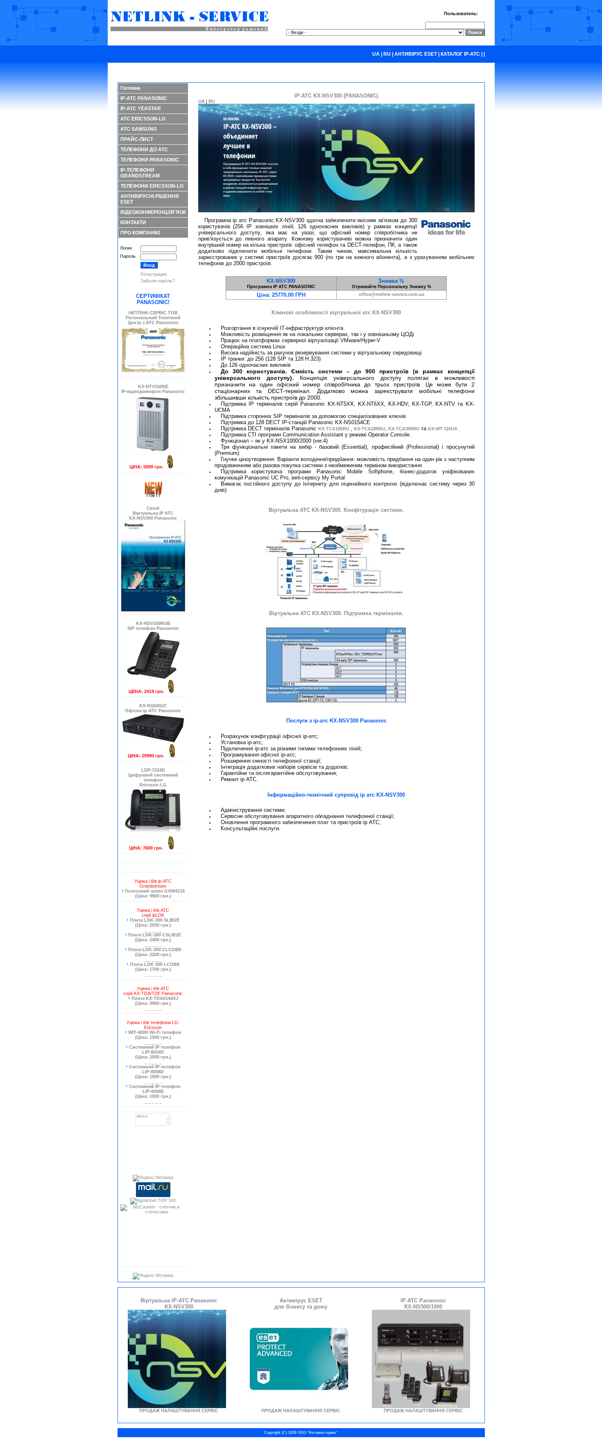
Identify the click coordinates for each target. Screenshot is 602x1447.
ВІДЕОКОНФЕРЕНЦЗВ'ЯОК (153, 212)
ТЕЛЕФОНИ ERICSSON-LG (151, 186)
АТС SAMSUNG (138, 129)
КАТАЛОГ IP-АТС (460, 54)
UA (376, 54)
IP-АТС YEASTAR (140, 108)
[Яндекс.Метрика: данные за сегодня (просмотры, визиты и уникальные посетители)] (153, 1178)
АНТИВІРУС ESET (415, 54)
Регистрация (153, 274)
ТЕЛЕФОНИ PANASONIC (149, 160)
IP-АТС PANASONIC (143, 98)
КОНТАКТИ (133, 222)
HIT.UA (142, 1116)
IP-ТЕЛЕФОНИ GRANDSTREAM (140, 173)
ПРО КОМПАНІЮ (140, 233)
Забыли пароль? (157, 280)
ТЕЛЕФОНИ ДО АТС (144, 149)
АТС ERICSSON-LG (142, 119)
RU (387, 54)
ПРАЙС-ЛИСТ (136, 139)
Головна (130, 88)
